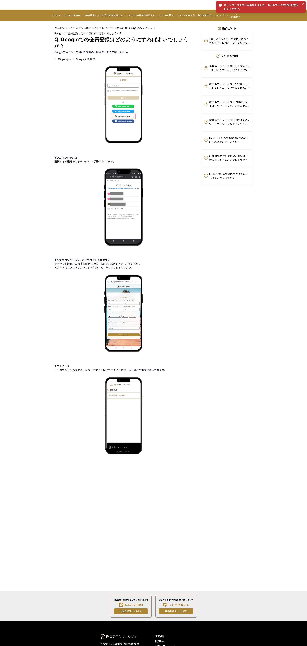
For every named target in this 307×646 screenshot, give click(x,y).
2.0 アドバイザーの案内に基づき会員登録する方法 (124, 28)
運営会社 (160, 636)
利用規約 (160, 641)
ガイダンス (60, 28)
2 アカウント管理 (81, 28)
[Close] (303, 4)
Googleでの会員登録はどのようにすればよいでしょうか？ (88, 33)
